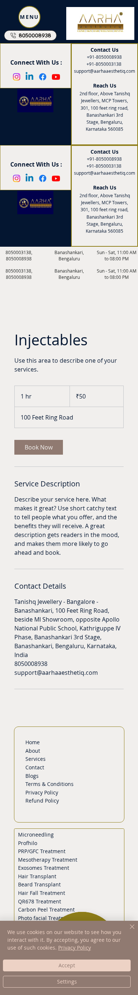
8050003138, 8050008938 (19, 274)
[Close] (128, 931)
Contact (34, 767)
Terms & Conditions (49, 783)
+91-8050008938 (104, 159)
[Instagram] (16, 178)
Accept (67, 965)
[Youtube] (56, 178)
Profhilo (27, 843)
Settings (67, 981)
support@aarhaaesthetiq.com (104, 173)
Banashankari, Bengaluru (69, 274)
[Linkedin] (29, 178)
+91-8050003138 (103, 166)
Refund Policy (42, 800)
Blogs (32, 775)
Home (32, 742)
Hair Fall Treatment (41, 892)
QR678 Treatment (39, 901)
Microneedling (36, 834)
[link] (38, 447)
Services (35, 758)
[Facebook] (42, 178)
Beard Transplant (39, 884)
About (32, 750)
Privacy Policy (41, 792)
